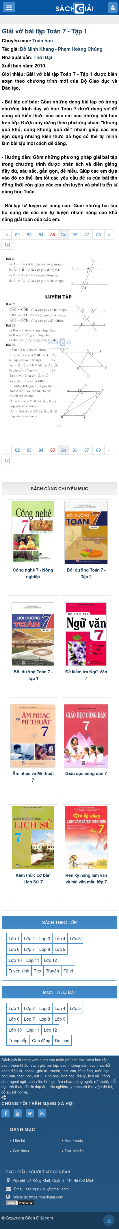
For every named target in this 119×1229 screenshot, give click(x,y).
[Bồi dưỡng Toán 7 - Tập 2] (86, 532)
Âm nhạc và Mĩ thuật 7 (33, 776)
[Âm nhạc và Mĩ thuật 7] (33, 736)
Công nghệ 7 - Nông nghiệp (33, 573)
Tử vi (68, 971)
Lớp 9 (60, 949)
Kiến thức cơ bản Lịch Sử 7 (33, 878)
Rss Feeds (74, 1140)
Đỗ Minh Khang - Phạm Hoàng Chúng (61, 49)
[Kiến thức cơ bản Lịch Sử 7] (33, 837)
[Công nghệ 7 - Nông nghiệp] (33, 532)
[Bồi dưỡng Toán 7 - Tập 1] (33, 634)
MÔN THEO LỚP (59, 992)
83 (29, 234)
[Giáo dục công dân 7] (86, 736)
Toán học (42, 40)
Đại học (62, 1040)
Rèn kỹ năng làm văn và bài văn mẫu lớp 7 (86, 878)
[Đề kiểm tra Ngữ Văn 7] (86, 634)
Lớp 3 (44, 938)
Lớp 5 (75, 938)
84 (41, 234)
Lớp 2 (29, 938)
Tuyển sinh (19, 971)
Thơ (37, 971)
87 (86, 234)
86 (74, 234)
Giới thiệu (21, 1150)
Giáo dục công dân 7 (86, 773)
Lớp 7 (29, 949)
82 (17, 234)
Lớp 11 (32, 960)
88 (98, 234)
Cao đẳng (41, 1040)
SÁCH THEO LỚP (59, 922)
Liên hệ (19, 1140)
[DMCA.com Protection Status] (21, 1202)
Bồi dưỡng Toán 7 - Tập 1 (33, 674)
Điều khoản (74, 1150)
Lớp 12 (50, 960)
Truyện (52, 971)
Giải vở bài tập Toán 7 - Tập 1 (44, 30)
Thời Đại (43, 57)
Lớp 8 (44, 949)
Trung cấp (18, 1040)
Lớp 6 (14, 949)
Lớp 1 (14, 938)
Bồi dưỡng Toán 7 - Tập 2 (86, 573)
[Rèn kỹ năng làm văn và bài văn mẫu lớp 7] (86, 837)
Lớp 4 (60, 938)
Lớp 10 (15, 960)
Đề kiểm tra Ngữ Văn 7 (86, 674)
